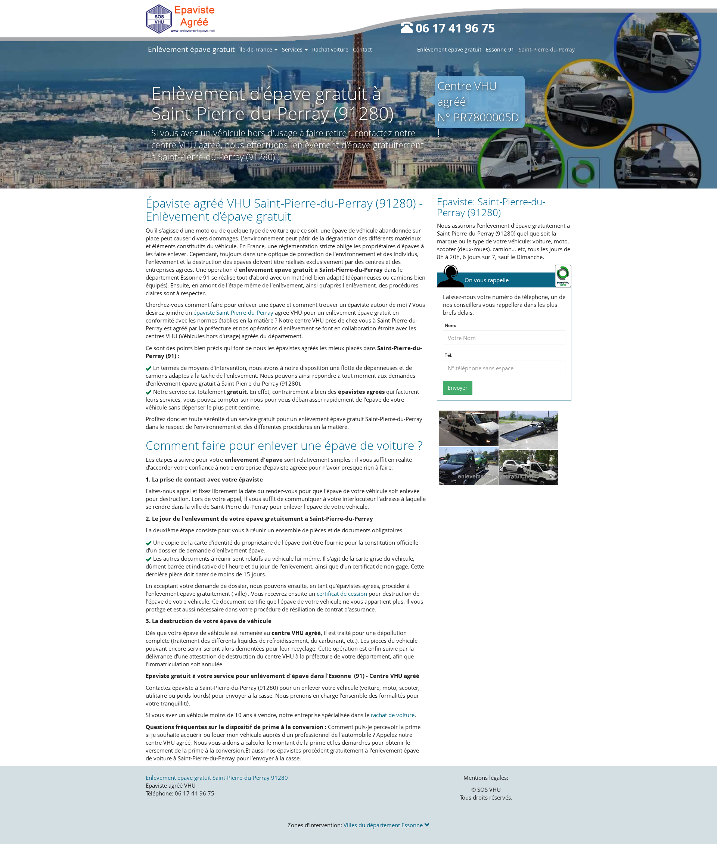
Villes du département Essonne (384, 825)
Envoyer (458, 387)
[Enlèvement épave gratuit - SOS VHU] (180, 19)
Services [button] (293, 49)
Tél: (448, 355)
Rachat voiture (330, 49)
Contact (362, 49)
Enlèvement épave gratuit (191, 49)
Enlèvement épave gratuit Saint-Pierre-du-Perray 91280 (217, 777)
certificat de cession (342, 593)
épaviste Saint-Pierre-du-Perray (233, 312)
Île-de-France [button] (256, 49)
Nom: (450, 325)
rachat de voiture (393, 715)
